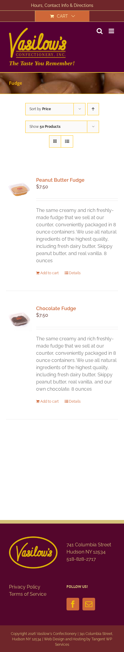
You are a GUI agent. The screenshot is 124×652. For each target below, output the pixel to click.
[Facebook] (73, 604)
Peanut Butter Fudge (60, 180)
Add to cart (49, 273)
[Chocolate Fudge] (19, 319)
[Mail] (88, 604)
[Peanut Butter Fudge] (19, 190)
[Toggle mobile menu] (112, 31)
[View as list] (67, 141)
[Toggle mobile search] (100, 31)
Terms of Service (27, 594)
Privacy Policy (24, 587)
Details (75, 273)
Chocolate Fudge (56, 308)
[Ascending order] (93, 109)
